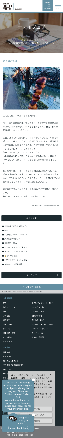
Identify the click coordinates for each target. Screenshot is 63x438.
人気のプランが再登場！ (14, 264)
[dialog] (31, 398)
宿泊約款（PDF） (38, 320)
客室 (4, 303)
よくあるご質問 (38, 311)
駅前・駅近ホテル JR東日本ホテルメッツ (14, 292)
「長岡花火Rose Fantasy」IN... (16, 234)
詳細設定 (36, 421)
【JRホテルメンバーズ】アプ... (16, 247)
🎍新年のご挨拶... (11, 255)
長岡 (30, 292)
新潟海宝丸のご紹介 (12, 239)
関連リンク (7, 369)
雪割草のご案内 (10, 243)
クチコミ (6, 328)
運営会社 (6, 352)
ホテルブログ (38, 292)
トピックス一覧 (38, 307)
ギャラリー (7, 324)
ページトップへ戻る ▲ (32, 286)
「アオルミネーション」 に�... (16, 260)
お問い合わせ (37, 316)
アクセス (6, 316)
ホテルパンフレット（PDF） (43, 303)
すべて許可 (36, 408)
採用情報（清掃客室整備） (13, 365)
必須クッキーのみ (36, 415)
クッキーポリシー (39, 333)
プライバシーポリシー (40, 328)
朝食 (4, 311)
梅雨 (6, 230)
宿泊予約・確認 (9, 333)
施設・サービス (9, 307)
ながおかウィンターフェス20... (16, 251)
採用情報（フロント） (12, 361)
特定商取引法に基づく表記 (42, 324)
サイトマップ (8, 356)
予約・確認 (47, 8)
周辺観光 (6, 320)
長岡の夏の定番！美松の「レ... (16, 226)
